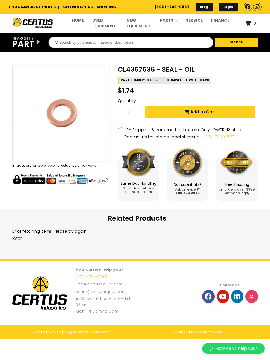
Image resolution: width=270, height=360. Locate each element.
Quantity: (127, 101)
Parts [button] (167, 20)
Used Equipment (104, 23)
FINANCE (220, 20)
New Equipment (138, 23)
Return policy (45, 332)
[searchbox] (132, 42)
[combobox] (130, 42)
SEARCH (237, 42)
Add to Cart (202, 112)
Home (78, 20)
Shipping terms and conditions (83, 332)
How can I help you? (236, 348)
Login (228, 6)
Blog (204, 6)
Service (194, 20)
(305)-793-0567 (217, 137)
